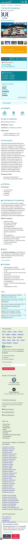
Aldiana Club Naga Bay (10, 505)
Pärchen (9, 331)
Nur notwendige (7, 536)
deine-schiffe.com (6, 516)
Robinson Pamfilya (8, 464)
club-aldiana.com (6, 518)
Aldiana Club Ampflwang (10, 504)
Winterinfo (12, 58)
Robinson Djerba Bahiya (10, 476)
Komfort (23, 340)
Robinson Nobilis (8, 462)
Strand (13, 340)
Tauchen (9, 337)
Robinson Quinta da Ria (10, 469)
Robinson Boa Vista (9, 492)
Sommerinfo (5, 58)
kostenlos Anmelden (8, 368)
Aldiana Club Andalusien (10, 497)
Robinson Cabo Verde (9, 483)
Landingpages (7, 436)
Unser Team (7, 424)
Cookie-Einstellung (8, 532)
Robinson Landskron (9, 474)
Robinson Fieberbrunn (9, 490)
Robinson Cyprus (8, 487)
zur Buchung (23, 58)
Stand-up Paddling (7, 343)
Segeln (9, 340)
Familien (20, 331)
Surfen (4, 337)
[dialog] (15, 531)
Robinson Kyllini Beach (10, 480)
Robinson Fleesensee (9, 448)
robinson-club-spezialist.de (9, 522)
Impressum (7, 426)
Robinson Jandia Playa (10, 459)
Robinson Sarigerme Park (10, 473)
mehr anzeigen (22, 97)
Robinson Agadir (8, 468)
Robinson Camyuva (9, 461)
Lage (18, 340)
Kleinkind (15, 343)
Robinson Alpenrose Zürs (10, 454)
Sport (17, 58)
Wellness (19, 337)
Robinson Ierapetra (8, 485)
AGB (5, 429)
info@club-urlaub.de (9, 409)
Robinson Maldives (8, 471)
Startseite (3, 5)
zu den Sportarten (5, 260)
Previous (3, 30)
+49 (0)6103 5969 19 (9, 66)
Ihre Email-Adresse (7, 362)
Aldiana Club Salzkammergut (11, 502)
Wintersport (20, 334)
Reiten (4, 340)
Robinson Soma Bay (9, 447)
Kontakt (6, 432)
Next (25, 30)
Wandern (14, 334)
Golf (3, 334)
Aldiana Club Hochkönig (10, 495)
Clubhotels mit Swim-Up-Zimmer (12, 434)
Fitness (4, 331)
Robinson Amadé (8, 466)
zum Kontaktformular (9, 415)
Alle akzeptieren (16, 536)
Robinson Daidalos (8, 450)
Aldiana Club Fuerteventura (11, 499)
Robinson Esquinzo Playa (10, 457)
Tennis (14, 337)
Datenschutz (7, 427)
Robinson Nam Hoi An (9, 488)
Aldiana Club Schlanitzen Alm (11, 507)
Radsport (8, 334)
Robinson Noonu (8, 478)
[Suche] (20, 2)
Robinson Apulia (8, 452)
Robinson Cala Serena (9, 455)
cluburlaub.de (5, 520)
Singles (15, 331)
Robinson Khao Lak (9, 481)
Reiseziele (6, 438)
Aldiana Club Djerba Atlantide (11, 500)
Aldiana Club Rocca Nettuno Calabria (13, 509)
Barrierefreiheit (7, 431)
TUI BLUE (10, 5)
